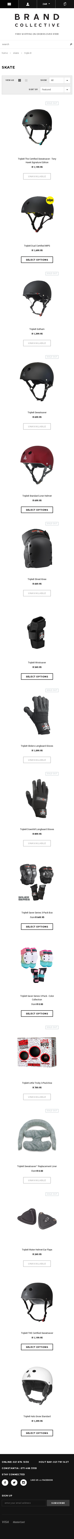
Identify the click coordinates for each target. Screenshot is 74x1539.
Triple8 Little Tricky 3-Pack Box (37, 1083)
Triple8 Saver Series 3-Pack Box (37, 912)
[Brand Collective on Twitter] (14, 1482)
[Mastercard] (19, 1522)
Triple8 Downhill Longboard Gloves (37, 829)
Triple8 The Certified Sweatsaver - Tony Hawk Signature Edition (37, 161)
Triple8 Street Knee (37, 579)
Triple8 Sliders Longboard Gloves (37, 746)
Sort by (33, 89)
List (26, 80)
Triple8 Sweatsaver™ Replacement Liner (37, 1166)
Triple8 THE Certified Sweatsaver (37, 1333)
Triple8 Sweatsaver (37, 412)
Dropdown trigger (27, 4)
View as (10, 80)
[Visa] (5, 1522)
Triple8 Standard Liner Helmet (37, 496)
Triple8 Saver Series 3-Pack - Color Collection (37, 998)
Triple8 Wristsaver (37, 662)
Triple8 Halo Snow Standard (37, 1416)
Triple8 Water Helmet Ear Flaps (37, 1249)
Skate (16, 53)
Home (5, 53)
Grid (19, 80)
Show (43, 80)
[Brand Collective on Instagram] (23, 1482)
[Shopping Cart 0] (65, 4)
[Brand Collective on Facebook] (5, 1482)
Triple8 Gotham (37, 329)
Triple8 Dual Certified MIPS (37, 246)
